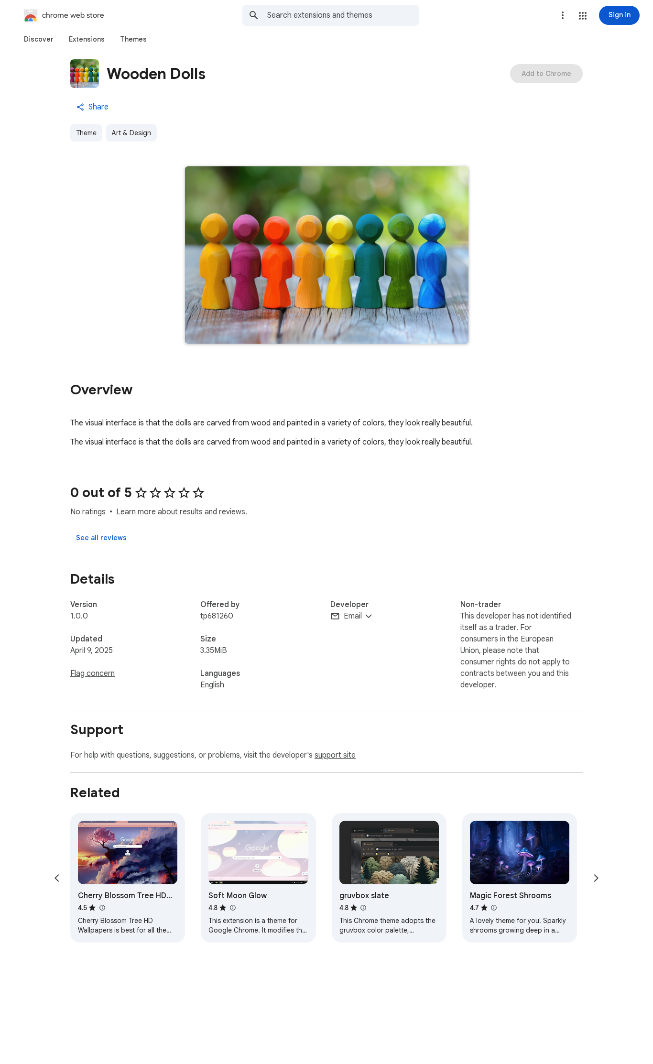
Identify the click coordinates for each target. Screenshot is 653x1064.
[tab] (38, 39)
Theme (86, 133)
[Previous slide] (56, 878)
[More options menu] (562, 15)
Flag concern (92, 673)
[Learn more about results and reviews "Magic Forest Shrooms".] (493, 907)
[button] (582, 15)
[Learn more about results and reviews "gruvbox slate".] (363, 907)
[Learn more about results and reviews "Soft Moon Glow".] (232, 907)
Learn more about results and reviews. (181, 512)
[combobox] (343, 15)
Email (353, 616)
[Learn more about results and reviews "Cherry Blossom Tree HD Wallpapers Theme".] (101, 907)
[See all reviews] (101, 537)
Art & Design (131, 133)
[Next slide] (596, 878)
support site (335, 755)
